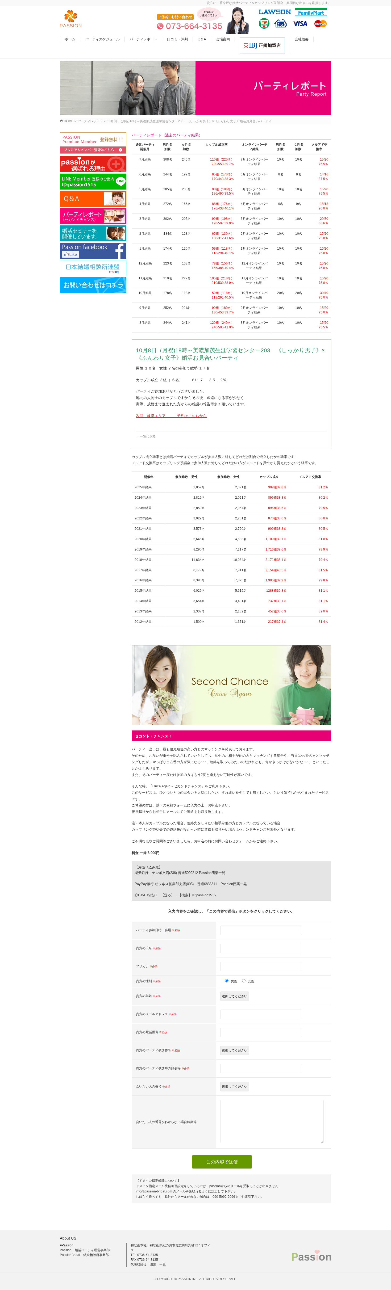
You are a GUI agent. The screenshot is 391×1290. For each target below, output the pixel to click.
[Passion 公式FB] (93, 251)
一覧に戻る (146, 436)
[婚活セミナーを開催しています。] (93, 233)
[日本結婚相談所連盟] (93, 268)
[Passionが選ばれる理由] (93, 164)
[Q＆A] (93, 199)
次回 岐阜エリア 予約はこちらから (171, 416)
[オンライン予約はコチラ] (93, 143)
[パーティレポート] (93, 216)
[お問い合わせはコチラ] (93, 285)
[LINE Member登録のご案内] (93, 182)
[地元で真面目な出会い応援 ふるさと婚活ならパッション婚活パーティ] (71, 24)
